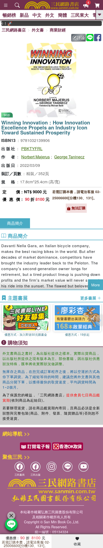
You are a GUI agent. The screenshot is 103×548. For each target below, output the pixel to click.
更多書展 (88, 298)
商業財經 (58, 30)
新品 (24, 15)
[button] (99, 320)
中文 (37, 15)
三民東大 (80, 15)
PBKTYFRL (31, 148)
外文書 (38, 30)
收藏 (77, 543)
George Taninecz (69, 157)
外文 (49, 15)
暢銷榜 (9, 15)
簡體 (62, 15)
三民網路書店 (14, 30)
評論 (81, 37)
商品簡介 (15, 223)
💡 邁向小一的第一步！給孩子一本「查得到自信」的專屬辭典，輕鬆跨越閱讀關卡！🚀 (4, 23)
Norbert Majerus (35, 157)
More (95, 284)
